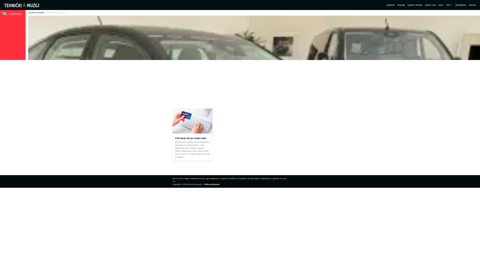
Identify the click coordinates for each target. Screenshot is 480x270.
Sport (441, 5)
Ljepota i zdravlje (415, 5)
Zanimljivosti (460, 5)
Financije (401, 5)
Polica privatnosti (212, 184)
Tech (448, 5)
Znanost (472, 5)
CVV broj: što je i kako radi (190, 138)
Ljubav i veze (430, 5)
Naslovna (391, 5)
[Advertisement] (240, 79)
